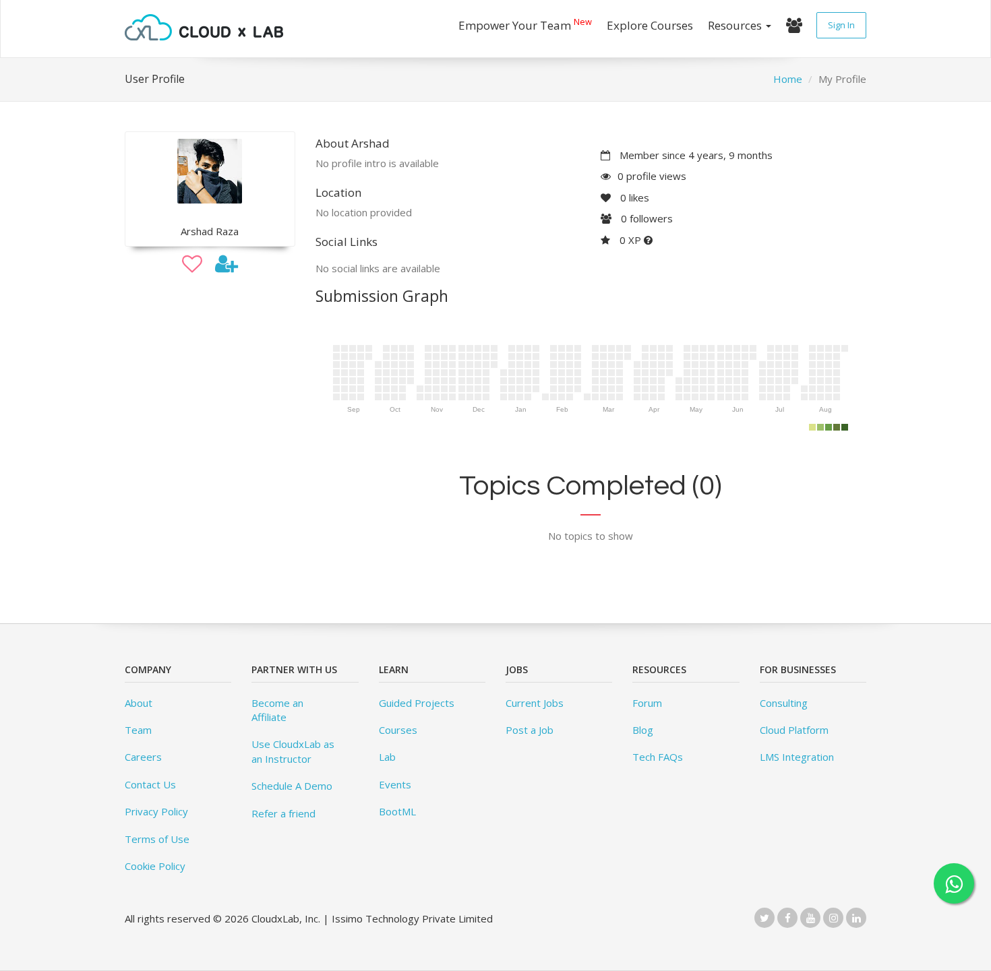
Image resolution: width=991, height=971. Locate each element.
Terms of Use (157, 839)
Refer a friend (283, 813)
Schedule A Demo (291, 785)
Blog (642, 730)
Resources (736, 25)
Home (787, 79)
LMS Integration (797, 756)
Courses (398, 730)
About (138, 703)
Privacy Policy (156, 811)
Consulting (784, 703)
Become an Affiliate (277, 710)
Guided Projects (416, 703)
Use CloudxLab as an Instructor (292, 751)
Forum (647, 703)
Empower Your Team (525, 23)
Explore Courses (650, 25)
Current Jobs (535, 703)
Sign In (841, 25)
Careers (143, 756)
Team (138, 730)
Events (395, 784)
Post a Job (529, 730)
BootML (397, 811)
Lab (387, 756)
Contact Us (150, 784)
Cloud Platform (794, 730)
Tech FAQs (657, 756)
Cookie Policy (155, 866)
